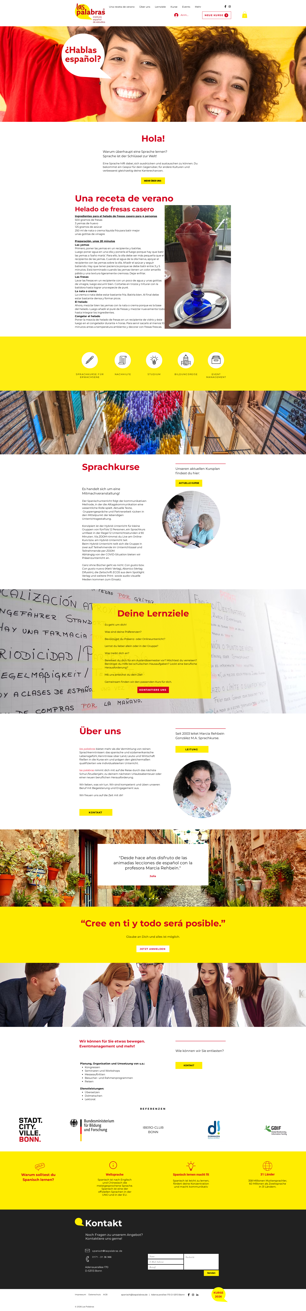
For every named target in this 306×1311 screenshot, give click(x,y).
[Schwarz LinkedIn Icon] (197, 1294)
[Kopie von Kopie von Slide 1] (157, 898)
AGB (105, 1294)
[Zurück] (13, 868)
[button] (244, 14)
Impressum (80, 1294)
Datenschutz (94, 1294)
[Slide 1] (145, 898)
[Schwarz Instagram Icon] (229, 6)
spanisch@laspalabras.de (107, 1250)
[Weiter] (293, 868)
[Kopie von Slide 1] (149, 898)
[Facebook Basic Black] (225, 6)
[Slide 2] (160, 898)
